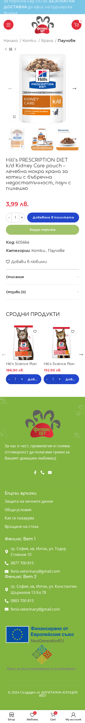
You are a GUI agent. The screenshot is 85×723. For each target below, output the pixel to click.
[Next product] (15, 49)
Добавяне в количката (53, 217)
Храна (47, 40)
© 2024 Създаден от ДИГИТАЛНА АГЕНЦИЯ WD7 (42, 694)
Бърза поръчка (42, 229)
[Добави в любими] (35, 331)
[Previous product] (6, 49)
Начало (11, 40)
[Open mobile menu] (8, 24)
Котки (29, 40)
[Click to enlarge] (14, 117)
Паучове (67, 40)
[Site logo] (42, 24)
